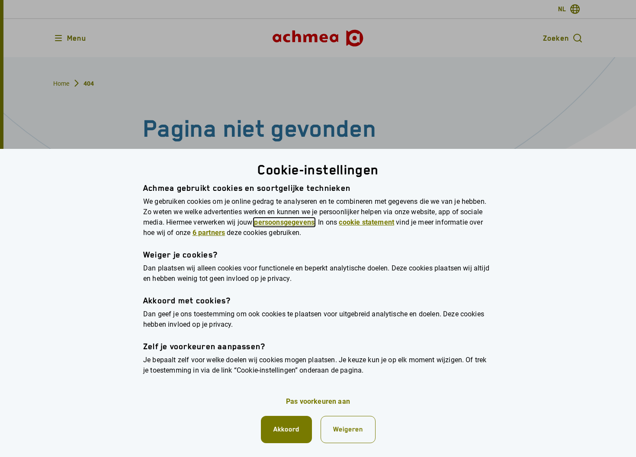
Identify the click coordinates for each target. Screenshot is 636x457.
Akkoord (286, 429)
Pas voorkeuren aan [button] (318, 401)
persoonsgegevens (284, 222)
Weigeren (348, 429)
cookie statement (366, 222)
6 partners (209, 232)
